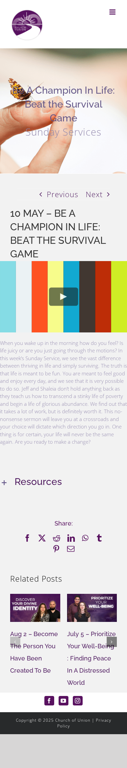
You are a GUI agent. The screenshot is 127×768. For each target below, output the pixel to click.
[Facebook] (49, 700)
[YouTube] (63, 700)
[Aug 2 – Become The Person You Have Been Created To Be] (35, 598)
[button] (63, 482)
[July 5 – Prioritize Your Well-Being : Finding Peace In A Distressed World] (92, 598)
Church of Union (72, 720)
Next (94, 194)
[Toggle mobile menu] (113, 12)
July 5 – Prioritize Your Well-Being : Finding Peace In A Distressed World (91, 658)
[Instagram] (78, 700)
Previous (62, 194)
